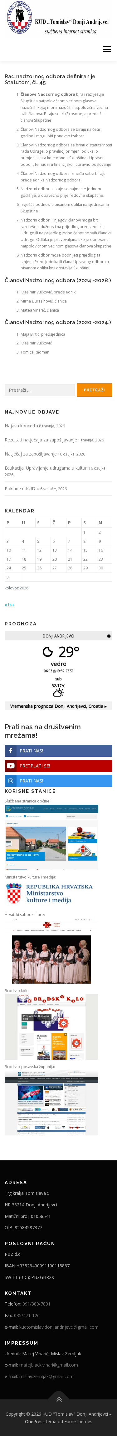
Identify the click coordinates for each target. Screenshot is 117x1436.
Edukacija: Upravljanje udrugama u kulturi (46, 468)
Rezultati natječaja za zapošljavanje (41, 440)
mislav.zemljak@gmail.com (46, 1376)
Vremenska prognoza (58, 706)
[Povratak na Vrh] (58, 1399)
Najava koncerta (21, 426)
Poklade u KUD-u (22, 488)
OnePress (35, 1421)
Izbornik (106, 49)
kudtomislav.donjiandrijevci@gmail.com (59, 1327)
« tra (9, 605)
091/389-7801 (36, 1304)
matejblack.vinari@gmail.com (48, 1365)
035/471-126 (27, 1315)
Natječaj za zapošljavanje (31, 454)
